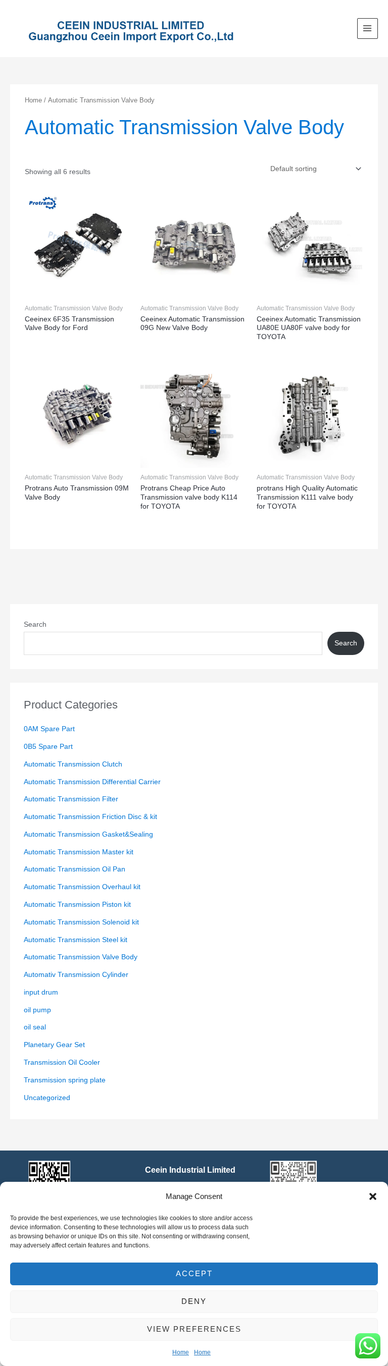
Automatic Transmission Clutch (73, 764)
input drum (41, 992)
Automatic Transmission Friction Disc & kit (90, 817)
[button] (373, 1196)
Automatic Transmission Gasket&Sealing (88, 834)
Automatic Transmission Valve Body (80, 957)
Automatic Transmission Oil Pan (74, 869)
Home (180, 1352)
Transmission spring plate (65, 1080)
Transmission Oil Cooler (62, 1062)
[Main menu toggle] (367, 28)
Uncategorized (47, 1098)
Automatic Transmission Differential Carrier (92, 782)
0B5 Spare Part (48, 746)
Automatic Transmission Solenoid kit (81, 922)
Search (35, 624)
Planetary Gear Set (54, 1045)
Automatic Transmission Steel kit (75, 940)
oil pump (37, 1010)
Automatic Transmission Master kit (78, 852)
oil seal (35, 1027)
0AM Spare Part (49, 729)
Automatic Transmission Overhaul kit (82, 887)
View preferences (194, 1329)
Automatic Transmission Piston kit (77, 904)
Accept (194, 1273)
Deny (194, 1301)
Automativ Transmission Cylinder (76, 974)
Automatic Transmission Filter (71, 799)
